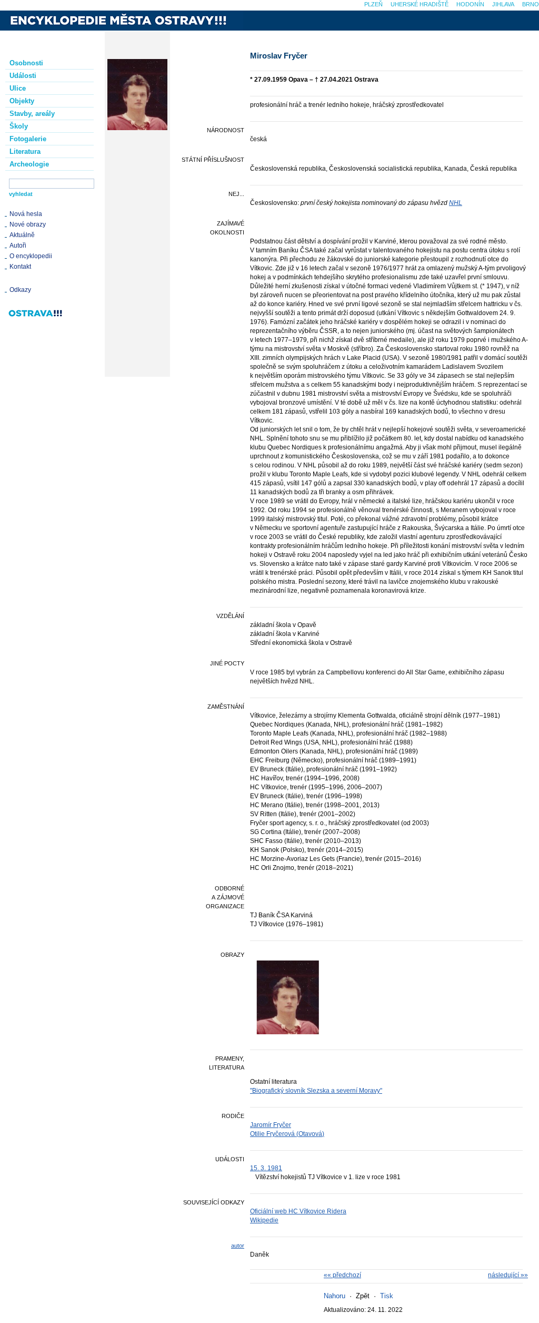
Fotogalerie (27, 139)
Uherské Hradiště (419, 4)
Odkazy (20, 289)
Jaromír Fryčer (270, 1125)
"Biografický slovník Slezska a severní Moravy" (316, 1090)
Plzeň (373, 4)
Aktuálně (22, 235)
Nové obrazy (27, 224)
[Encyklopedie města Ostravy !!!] (121, 21)
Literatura (25, 151)
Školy (18, 126)
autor (237, 1245)
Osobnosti (26, 63)
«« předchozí (342, 1275)
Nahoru (334, 1296)
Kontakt (20, 266)
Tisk (386, 1296)
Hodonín (470, 4)
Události (22, 76)
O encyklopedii (30, 256)
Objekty (21, 101)
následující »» (508, 1275)
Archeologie (29, 164)
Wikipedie (264, 1220)
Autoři (17, 245)
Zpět (363, 1296)
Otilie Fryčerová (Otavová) (287, 1134)
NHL (455, 203)
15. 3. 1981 (266, 1168)
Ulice (17, 88)
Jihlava (503, 4)
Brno (530, 4)
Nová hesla (25, 214)
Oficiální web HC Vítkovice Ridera (298, 1211)
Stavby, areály (32, 113)
